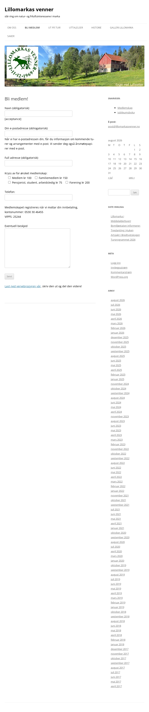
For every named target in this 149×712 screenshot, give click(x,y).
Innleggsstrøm (119, 267)
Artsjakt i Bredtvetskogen (125, 235)
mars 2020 (117, 556)
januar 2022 (117, 491)
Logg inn (116, 263)
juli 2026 (115, 304)
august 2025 (118, 356)
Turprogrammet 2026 (123, 239)
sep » (132, 177)
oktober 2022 (118, 453)
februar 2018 (118, 639)
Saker (10, 36)
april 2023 (116, 435)
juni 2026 (116, 309)
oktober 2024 (118, 388)
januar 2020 (117, 560)
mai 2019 (116, 588)
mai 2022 (116, 472)
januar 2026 (117, 332)
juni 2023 (116, 425)
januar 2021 (117, 528)
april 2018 (116, 635)
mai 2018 (116, 630)
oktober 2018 (118, 612)
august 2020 (118, 542)
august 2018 (118, 621)
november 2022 (120, 449)
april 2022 (116, 477)
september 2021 (120, 505)
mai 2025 (116, 365)
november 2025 (120, 342)
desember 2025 (119, 337)
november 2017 (120, 653)
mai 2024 (116, 407)
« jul (110, 177)
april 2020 (116, 551)
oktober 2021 (118, 500)
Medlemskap (125, 108)
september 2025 (120, 351)
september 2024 (120, 393)
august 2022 (118, 463)
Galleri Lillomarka (121, 27)
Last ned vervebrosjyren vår (23, 286)
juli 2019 (115, 579)
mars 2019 (117, 598)
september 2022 (120, 458)
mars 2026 (117, 323)
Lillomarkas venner (29, 9)
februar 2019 (118, 602)
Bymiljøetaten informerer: (125, 225)
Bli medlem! (32, 27)
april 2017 (116, 686)
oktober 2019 (118, 565)
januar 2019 (117, 607)
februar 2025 (118, 374)
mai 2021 (116, 518)
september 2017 (120, 663)
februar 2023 (118, 444)
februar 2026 (118, 328)
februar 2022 (118, 486)
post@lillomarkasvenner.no (124, 126)
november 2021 (120, 495)
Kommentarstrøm (121, 272)
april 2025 (116, 370)
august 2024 (118, 398)
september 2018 (120, 616)
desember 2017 (119, 649)
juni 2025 (116, 360)
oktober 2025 (118, 346)
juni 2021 (116, 514)
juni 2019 (116, 584)
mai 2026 (116, 314)
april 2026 (116, 318)
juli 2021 (115, 509)
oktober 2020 (118, 532)
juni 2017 (116, 677)
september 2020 (120, 537)
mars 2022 (117, 481)
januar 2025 (117, 379)
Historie (96, 27)
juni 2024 (116, 402)
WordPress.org (119, 277)
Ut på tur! (54, 27)
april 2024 (116, 411)
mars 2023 (117, 439)
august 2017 (118, 667)
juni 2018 (116, 625)
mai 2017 (116, 681)
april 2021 (116, 523)
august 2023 (118, 421)
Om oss (11, 27)
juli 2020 (115, 546)
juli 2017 (115, 672)
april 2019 (116, 593)
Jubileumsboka (126, 112)
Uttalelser (76, 27)
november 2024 (120, 384)
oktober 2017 (118, 658)
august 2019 (118, 574)
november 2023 (120, 416)
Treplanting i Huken (122, 230)
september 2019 (120, 570)
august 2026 (118, 300)
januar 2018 (117, 644)
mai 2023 (116, 430)
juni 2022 (116, 467)
